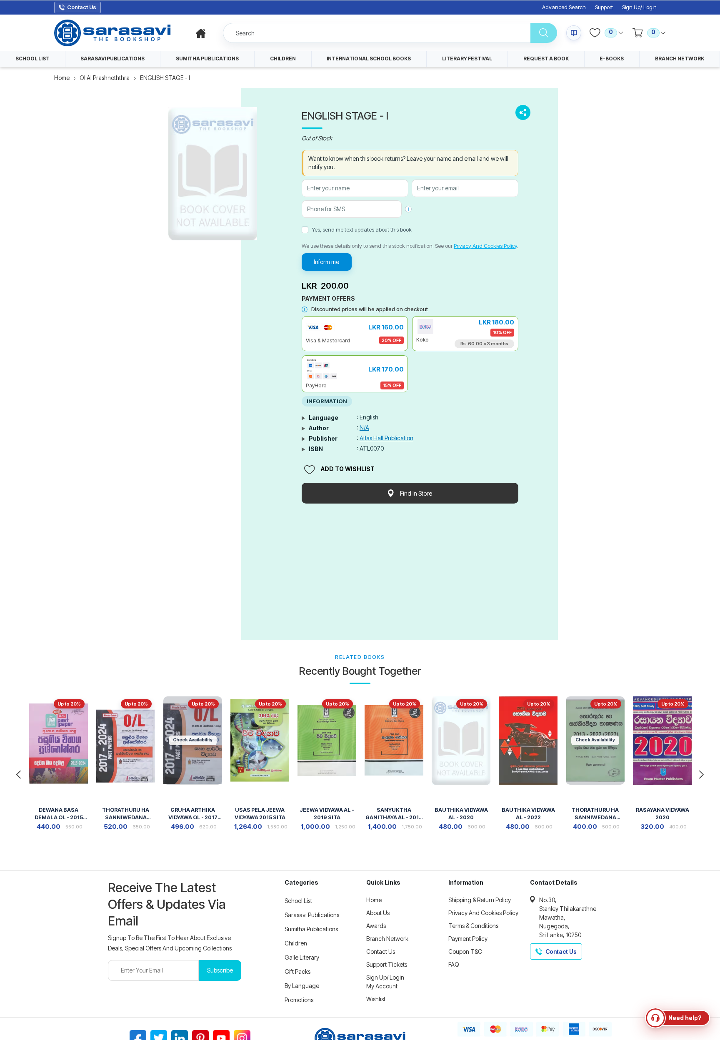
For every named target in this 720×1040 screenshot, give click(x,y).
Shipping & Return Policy (479, 899)
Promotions (299, 999)
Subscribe (220, 970)
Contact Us (380, 951)
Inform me (326, 261)
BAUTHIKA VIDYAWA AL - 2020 (461, 814)
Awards (376, 925)
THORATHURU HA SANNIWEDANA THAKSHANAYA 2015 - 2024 (595, 814)
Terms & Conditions (473, 925)
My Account (382, 986)
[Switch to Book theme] (573, 32)
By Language (302, 985)
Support (604, 7)
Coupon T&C (465, 951)
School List (298, 900)
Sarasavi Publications (312, 914)
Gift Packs (297, 971)
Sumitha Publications (311, 929)
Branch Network (387, 938)
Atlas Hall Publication (386, 437)
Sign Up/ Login (639, 7)
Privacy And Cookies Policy (485, 245)
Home (62, 77)
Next (701, 775)
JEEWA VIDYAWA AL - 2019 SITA (327, 814)
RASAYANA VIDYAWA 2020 (662, 814)
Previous (19, 775)
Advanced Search (564, 7)
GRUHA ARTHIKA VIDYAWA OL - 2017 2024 (193, 814)
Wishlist (375, 999)
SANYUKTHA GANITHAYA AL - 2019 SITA (393, 814)
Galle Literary (302, 957)
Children (296, 943)
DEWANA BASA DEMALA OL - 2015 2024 (59, 814)
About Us (378, 912)
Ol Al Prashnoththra (105, 77)
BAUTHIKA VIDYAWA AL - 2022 (528, 814)
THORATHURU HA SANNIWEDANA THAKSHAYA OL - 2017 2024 (125, 814)
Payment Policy (468, 938)
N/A (364, 427)
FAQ (453, 964)
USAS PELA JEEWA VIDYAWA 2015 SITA (260, 814)
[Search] (543, 33)
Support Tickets (386, 964)
